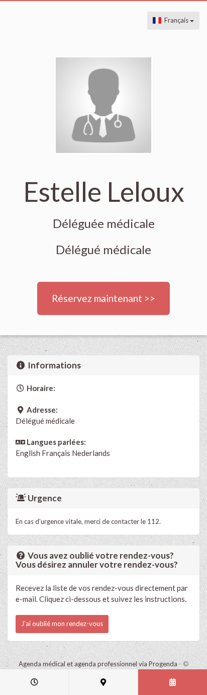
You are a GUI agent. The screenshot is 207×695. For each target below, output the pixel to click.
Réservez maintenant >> (103, 298)
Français (175, 20)
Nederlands (91, 452)
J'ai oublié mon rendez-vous (62, 624)
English (28, 452)
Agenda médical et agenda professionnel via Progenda (98, 664)
